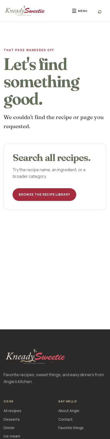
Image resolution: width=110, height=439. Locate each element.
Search (100, 10)
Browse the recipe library (44, 194)
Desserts (12, 419)
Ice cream (12, 436)
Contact (65, 419)
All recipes (12, 410)
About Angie (68, 410)
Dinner (9, 427)
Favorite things (71, 427)
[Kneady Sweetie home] (34, 11)
